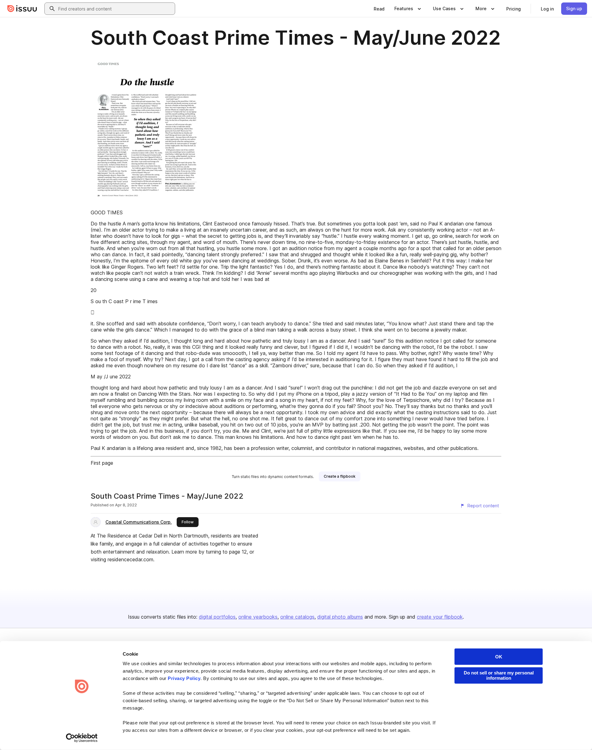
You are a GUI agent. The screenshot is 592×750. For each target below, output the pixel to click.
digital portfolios (217, 617)
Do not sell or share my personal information (499, 675)
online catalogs (297, 617)
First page (102, 463)
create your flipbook (440, 617)
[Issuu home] (22, 8)
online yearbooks (258, 617)
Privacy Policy (184, 678)
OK (498, 656)
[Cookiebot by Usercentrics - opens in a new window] (82, 738)
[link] (379, 8)
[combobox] (115, 8)
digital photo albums (340, 617)
